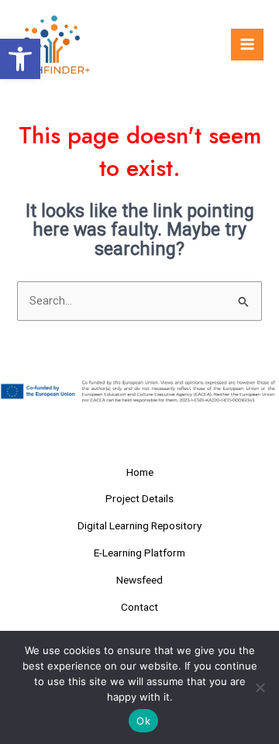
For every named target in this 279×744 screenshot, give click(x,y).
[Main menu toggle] (247, 45)
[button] (20, 59)
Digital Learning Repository (140, 525)
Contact (139, 607)
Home (139, 472)
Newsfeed (139, 580)
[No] (259, 687)
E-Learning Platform (139, 552)
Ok (143, 721)
